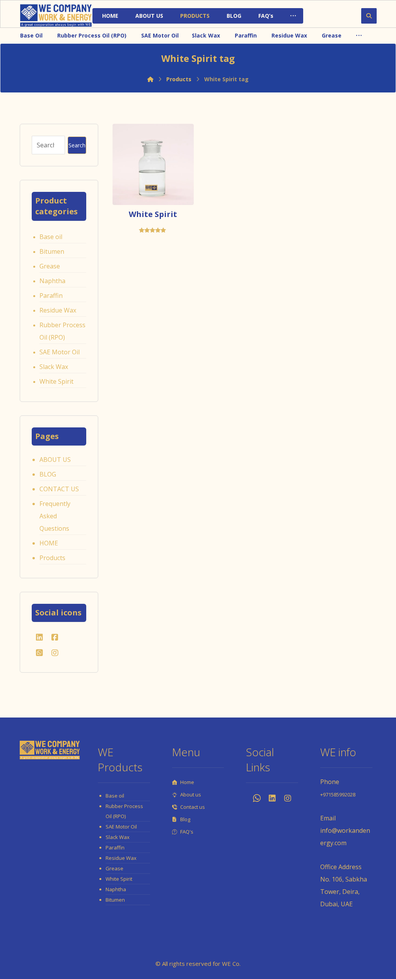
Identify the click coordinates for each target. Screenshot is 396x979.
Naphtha (52, 281)
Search (76, 145)
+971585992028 (337, 794)
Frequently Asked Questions (54, 516)
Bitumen (51, 251)
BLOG (47, 474)
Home (187, 782)
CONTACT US (59, 489)
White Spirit (56, 381)
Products (52, 558)
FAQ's (186, 831)
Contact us (192, 806)
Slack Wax (53, 366)
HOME (48, 543)
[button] (293, 16)
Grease (49, 266)
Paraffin (51, 295)
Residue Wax (57, 310)
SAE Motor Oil (59, 352)
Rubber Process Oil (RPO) (62, 331)
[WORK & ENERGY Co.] (55, 15)
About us (190, 794)
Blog (185, 819)
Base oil (50, 236)
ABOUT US (55, 459)
